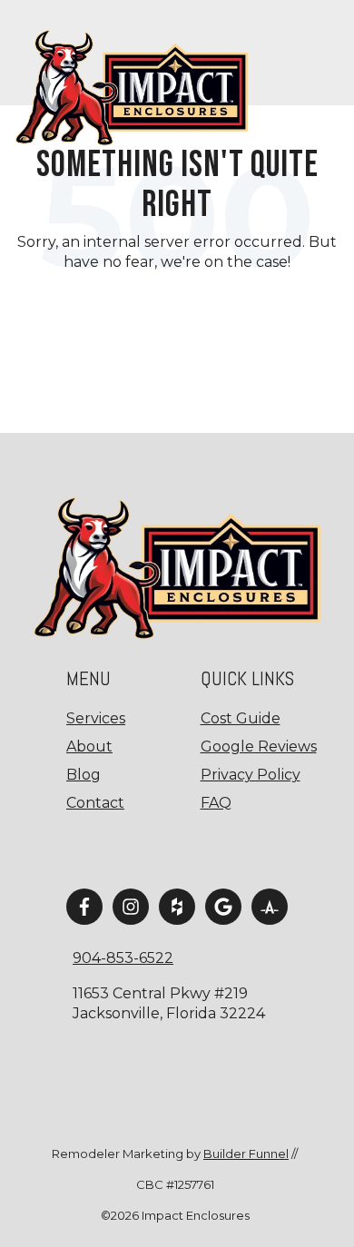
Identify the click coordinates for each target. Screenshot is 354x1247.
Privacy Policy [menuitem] (250, 774)
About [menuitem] (89, 746)
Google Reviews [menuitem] (259, 746)
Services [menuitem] (95, 718)
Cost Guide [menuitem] (240, 718)
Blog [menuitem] (83, 774)
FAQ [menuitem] (216, 802)
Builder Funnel (246, 1153)
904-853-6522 (123, 958)
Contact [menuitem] (95, 802)
